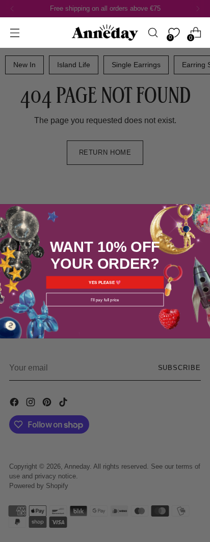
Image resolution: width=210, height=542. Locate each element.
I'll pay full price (105, 299)
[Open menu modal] (14, 32)
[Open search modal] (152, 32)
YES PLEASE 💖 (105, 282)
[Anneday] (105, 32)
